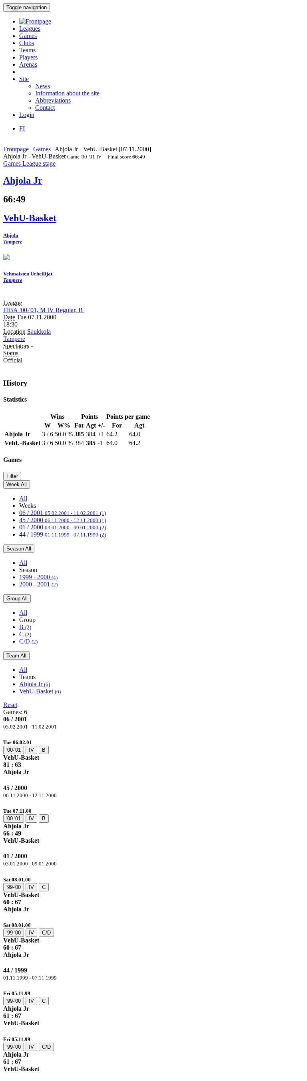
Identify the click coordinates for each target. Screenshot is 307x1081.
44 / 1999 (62, 534)
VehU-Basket (40, 691)
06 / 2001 (62, 512)
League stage (39, 163)
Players (28, 57)
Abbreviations (53, 100)
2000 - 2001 (38, 584)
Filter (12, 476)
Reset (10, 704)
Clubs (26, 43)
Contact (45, 107)
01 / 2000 (62, 527)
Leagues (29, 28)
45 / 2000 (62, 520)
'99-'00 (13, 887)
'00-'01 (13, 750)
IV (31, 750)
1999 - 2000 (38, 577)
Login (26, 114)
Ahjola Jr (34, 684)
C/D (28, 641)
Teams (27, 50)
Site (24, 78)
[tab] (153, 757)
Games (28, 35)
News (42, 86)
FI (22, 128)
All (23, 498)
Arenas (28, 64)
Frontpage (16, 149)
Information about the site (67, 93)
